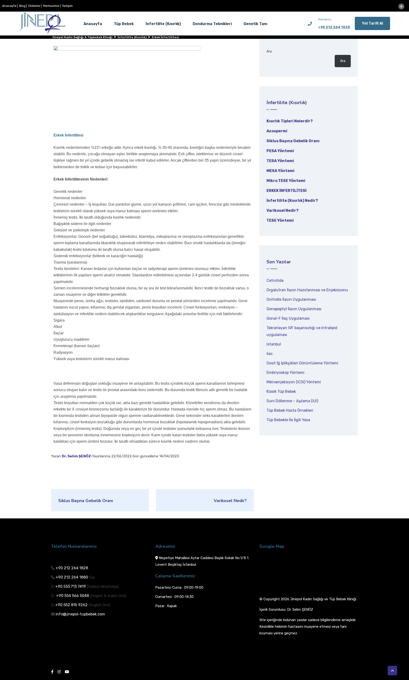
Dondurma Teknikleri (212, 24)
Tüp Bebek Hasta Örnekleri (290, 410)
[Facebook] (52, 672)
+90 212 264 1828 (334, 27)
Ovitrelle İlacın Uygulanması (291, 299)
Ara (269, 51)
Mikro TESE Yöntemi (286, 180)
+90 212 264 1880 (72, 577)
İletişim (67, 6)
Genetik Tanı (255, 24)
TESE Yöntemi (280, 220)
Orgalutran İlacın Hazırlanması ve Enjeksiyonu (307, 290)
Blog (22, 6)
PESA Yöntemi (280, 151)
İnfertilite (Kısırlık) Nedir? (292, 200)
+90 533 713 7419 (70, 586)
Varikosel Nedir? (282, 210)
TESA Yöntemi (280, 161)
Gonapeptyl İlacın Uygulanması (294, 309)
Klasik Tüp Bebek (281, 391)
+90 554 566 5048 (72, 595)
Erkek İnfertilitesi (287, 190)
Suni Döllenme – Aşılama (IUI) (292, 401)
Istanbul (274, 344)
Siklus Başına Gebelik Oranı (293, 141)
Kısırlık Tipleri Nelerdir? (290, 121)
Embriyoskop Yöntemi (285, 372)
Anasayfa (9, 6)
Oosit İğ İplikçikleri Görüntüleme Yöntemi (302, 363)
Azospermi (277, 131)
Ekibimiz (34, 6)
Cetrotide (275, 280)
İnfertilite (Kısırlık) (163, 24)
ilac (270, 353)
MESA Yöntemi (280, 170)
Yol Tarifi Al (372, 23)
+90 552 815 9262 (71, 605)
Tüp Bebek (124, 24)
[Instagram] (59, 672)
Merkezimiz (51, 6)
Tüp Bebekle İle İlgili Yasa (288, 420)
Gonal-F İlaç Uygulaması (288, 318)
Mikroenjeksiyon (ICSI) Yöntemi (294, 382)
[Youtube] (67, 672)
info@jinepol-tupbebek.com (80, 614)
